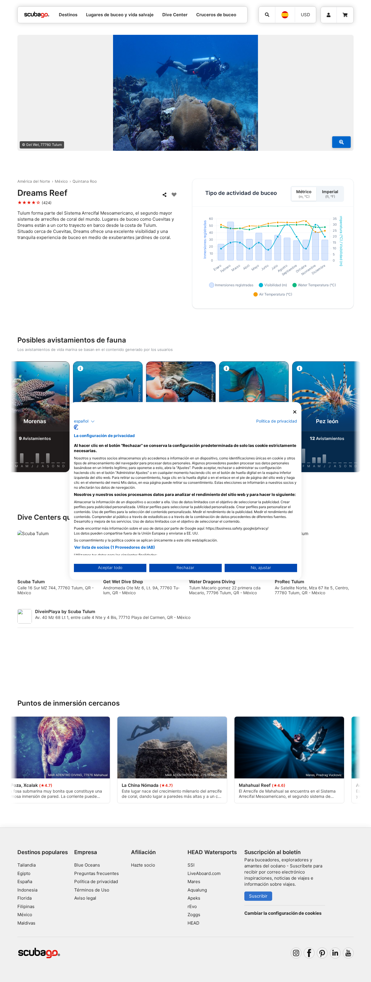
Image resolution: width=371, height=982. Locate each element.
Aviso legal (85, 898)
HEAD (193, 923)
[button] (84, 421)
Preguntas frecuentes (96, 873)
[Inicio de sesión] (329, 15)
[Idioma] (285, 15)
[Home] (36, 15)
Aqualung (197, 890)
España (24, 881)
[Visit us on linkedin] (335, 953)
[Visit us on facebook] (309, 953)
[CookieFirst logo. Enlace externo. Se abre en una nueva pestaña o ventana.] (76, 427)
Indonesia (27, 890)
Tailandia (26, 865)
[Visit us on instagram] (296, 953)
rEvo (192, 906)
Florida (24, 898)
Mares (194, 881)
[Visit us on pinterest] (322, 953)
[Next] (351, 418)
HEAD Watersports (212, 852)
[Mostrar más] (341, 142)
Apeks (194, 898)
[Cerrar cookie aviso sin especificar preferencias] (294, 411)
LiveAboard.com (204, 873)
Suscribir (258, 896)
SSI (191, 865)
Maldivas (26, 923)
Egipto (23, 873)
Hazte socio (143, 865)
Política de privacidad (96, 881)
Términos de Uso (91, 890)
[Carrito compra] (345, 15)
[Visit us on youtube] (348, 953)
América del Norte (33, 181)
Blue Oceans (87, 865)
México (61, 181)
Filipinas (25, 906)
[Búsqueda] (267, 15)
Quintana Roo (84, 181)
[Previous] (20, 418)
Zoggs (194, 914)
